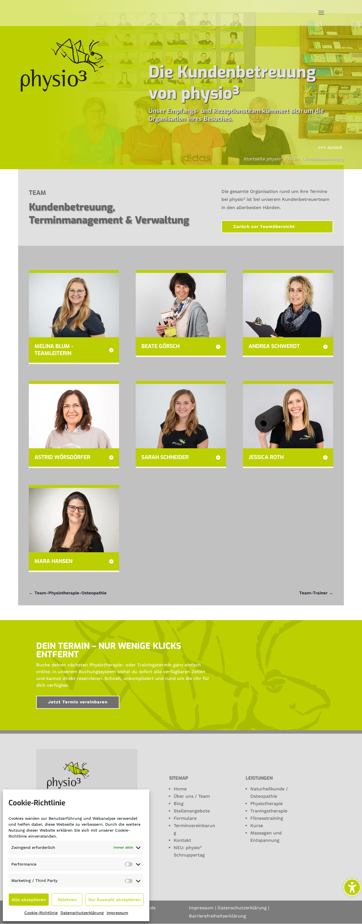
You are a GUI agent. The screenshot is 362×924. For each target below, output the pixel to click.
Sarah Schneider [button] (165, 457)
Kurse (256, 825)
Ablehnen (67, 899)
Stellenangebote (192, 811)
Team (293, 159)
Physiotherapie (266, 803)
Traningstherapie (268, 811)
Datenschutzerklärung (82, 912)
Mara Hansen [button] (53, 561)
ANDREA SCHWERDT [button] (274, 346)
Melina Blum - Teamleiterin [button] (54, 350)
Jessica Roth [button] (266, 457)
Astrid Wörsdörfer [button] (62, 457)
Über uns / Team (192, 796)
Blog (179, 803)
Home (180, 789)
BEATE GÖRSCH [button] (160, 346)
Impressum (117, 912)
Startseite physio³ (263, 159)
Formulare (185, 818)
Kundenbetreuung (324, 159)
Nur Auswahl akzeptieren (114, 899)
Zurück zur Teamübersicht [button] (264, 226)
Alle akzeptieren (29, 899)
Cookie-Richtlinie (41, 912)
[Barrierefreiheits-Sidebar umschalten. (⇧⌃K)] (352, 887)
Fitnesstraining (266, 818)
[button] (321, 13)
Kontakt (182, 840)
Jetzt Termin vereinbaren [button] (77, 702)
